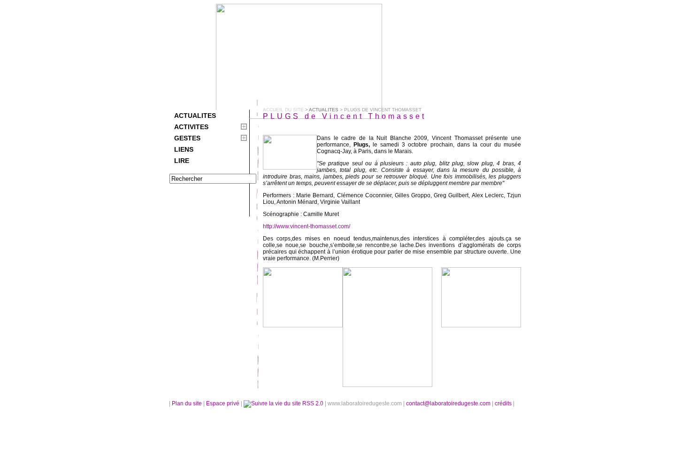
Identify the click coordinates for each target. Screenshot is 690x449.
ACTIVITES (191, 127)
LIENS (183, 149)
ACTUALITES (195, 115)
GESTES (187, 138)
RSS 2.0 (313, 403)
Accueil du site (283, 109)
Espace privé (223, 403)
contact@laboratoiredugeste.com (449, 403)
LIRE (181, 160)
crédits (504, 403)
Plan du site (187, 403)
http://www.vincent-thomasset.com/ (306, 226)
